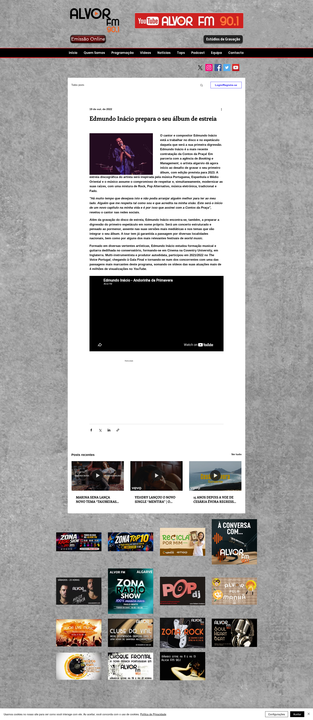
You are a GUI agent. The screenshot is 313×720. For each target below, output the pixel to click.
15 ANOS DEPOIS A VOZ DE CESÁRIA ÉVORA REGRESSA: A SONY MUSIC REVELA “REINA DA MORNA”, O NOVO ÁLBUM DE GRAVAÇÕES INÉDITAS (215, 499)
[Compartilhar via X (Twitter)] (100, 430)
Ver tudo (236, 454)
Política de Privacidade (153, 714)
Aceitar (297, 714)
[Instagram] (208, 67)
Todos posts (77, 85)
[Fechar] (308, 714)
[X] (200, 67)
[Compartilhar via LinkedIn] (109, 430)
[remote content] (156, 386)
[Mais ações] (221, 109)
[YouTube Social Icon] (235, 67)
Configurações (276, 714)
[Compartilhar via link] (118, 430)
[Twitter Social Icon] (226, 67)
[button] (198, 53)
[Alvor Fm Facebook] (189, 21)
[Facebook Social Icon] (218, 67)
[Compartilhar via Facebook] (91, 430)
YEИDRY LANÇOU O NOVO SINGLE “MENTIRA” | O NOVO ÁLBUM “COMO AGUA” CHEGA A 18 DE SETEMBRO (155, 499)
